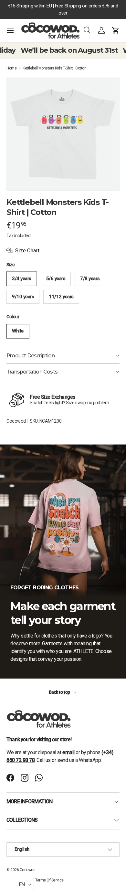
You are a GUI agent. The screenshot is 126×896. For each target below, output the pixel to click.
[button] (116, 30)
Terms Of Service (49, 880)
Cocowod (16, 421)
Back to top (60, 692)
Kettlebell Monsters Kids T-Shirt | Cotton (54, 68)
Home (11, 68)
